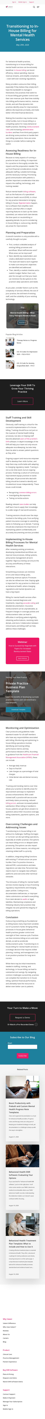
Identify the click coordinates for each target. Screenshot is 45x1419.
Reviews (6, 1331)
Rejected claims (25, 203)
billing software (29, 191)
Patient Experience (10, 1362)
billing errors (11, 803)
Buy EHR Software (10, 1370)
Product (6, 1350)
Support (6, 1390)
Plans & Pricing (8, 1374)
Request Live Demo (10, 1378)
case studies (24, 504)
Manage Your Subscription (12, 1402)
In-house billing (20, 70)
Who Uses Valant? (9, 1327)
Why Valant (7, 1319)
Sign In (5, 1405)
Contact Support (9, 1394)
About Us (6, 1334)
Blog (4, 1342)
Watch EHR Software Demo (13, 1382)
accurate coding (29, 603)
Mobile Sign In (8, 1409)
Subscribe (23, 1056)
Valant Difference (9, 1323)
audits (24, 899)
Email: (10, 1043)
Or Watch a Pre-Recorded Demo (21, 1024)
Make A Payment (9, 1398)
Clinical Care (7, 1354)
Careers (5, 1338)
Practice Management (11, 1358)
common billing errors (27, 492)
